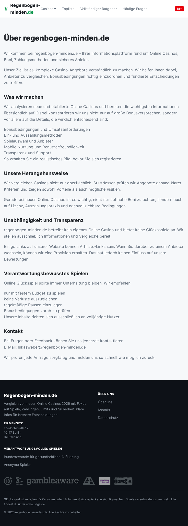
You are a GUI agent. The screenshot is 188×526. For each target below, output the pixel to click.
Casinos (47, 9)
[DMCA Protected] (123, 481)
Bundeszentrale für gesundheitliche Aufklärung (41, 457)
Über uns (105, 402)
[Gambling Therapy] (104, 481)
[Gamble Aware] (53, 481)
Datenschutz (108, 418)
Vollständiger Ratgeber (98, 9)
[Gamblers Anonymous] (88, 481)
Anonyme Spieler (17, 464)
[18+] (8, 481)
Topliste (68, 9)
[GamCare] (19, 481)
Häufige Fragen (135, 9)
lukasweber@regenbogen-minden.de (52, 347)
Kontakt (104, 410)
